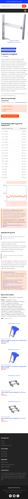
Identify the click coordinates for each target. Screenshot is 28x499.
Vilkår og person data (6, 445)
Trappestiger (4, 454)
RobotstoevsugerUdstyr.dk (7, 464)
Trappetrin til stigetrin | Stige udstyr (14, 1)
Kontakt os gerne (14, 287)
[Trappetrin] (19, 297)
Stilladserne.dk (4, 462)
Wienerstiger (4, 456)
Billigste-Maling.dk (5, 466)
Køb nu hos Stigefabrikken (10, 116)
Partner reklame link (20, 102)
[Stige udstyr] (12, 297)
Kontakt (3, 443)
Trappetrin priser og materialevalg (16, 316)
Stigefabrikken (5, 100)
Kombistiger (4, 451)
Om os (2, 441)
